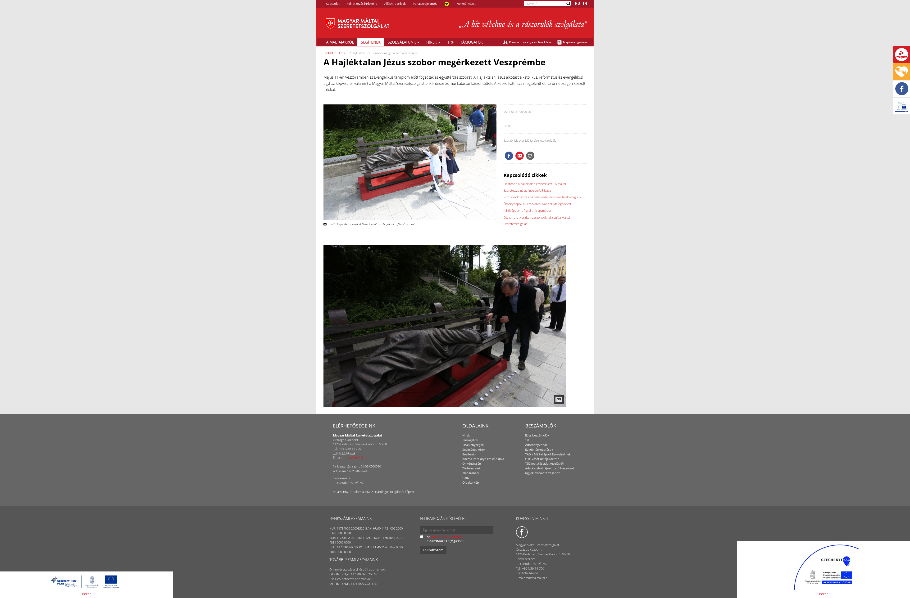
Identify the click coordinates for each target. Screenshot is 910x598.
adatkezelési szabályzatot (450, 536)
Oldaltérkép (470, 482)
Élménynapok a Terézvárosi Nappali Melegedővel (537, 204)
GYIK (465, 478)
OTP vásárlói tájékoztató (542, 459)
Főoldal (328, 53)
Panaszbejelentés (425, 3)
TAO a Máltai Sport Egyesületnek (548, 454)
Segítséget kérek (473, 449)
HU (577, 3)
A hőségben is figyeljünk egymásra (527, 210)
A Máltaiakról (340, 42)
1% (527, 440)
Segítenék (371, 42)
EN (584, 3)
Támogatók (472, 42)
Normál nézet (466, 3)
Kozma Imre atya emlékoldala (530, 42)
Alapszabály (470, 473)
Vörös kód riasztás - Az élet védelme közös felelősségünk (542, 197)
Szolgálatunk (402, 42)
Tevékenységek (473, 445)
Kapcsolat (333, 3)
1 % (450, 42)
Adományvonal (536, 445)
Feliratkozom (433, 550)
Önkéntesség (471, 463)
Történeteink (471, 468)
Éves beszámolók (537, 435)
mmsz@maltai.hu (355, 457)
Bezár (86, 594)
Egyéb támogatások (539, 449)
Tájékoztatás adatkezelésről (544, 463)
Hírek (432, 42)
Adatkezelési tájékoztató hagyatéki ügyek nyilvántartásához (549, 470)
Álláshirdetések (395, 3)
